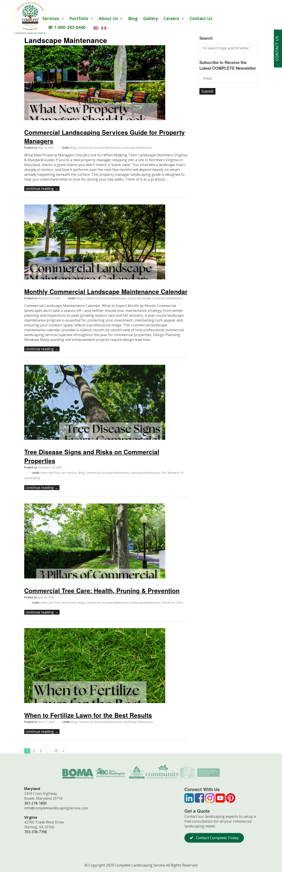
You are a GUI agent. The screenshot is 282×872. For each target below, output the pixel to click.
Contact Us (201, 18)
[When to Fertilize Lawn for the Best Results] (94, 701)
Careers (171, 18)
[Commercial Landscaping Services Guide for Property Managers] (94, 118)
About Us (109, 18)
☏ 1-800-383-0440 (66, 27)
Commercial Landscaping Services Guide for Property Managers (104, 136)
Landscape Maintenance (137, 148)
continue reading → (42, 188)
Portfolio (79, 18)
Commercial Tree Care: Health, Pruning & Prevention (102, 590)
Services (51, 18)
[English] (96, 27)
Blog (133, 18)
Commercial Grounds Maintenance (99, 148)
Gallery (150, 18)
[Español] (104, 27)
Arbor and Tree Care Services (58, 473)
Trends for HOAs (172, 602)
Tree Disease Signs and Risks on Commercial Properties (91, 456)
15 (56, 750)
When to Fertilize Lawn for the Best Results (88, 715)
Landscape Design (139, 298)
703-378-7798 (35, 831)
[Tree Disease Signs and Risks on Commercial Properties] (94, 438)
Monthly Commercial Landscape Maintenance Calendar (105, 291)
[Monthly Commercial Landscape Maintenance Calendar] (94, 278)
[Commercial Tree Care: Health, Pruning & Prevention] (94, 577)
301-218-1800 (35, 803)
